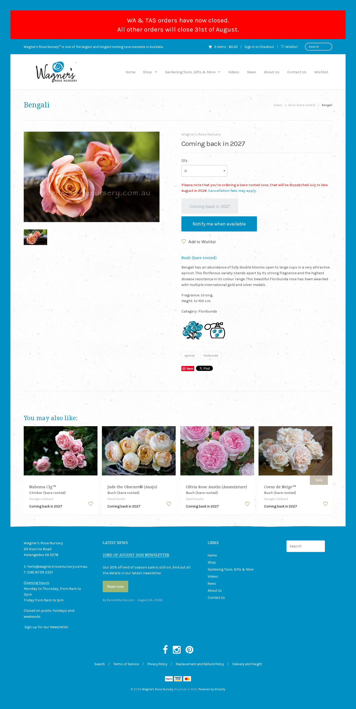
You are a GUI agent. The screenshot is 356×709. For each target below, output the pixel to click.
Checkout (266, 47)
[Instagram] (177, 650)
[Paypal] (169, 679)
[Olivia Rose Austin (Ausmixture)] (217, 450)
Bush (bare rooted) (302, 105)
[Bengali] (35, 237)
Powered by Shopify (211, 689)
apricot (190, 355)
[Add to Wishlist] (91, 504)
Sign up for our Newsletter (46, 627)
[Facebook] (165, 650)
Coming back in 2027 (210, 206)
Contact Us (296, 72)
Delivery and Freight (247, 664)
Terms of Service (126, 664)
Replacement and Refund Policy (200, 664)
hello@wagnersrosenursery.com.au (57, 566)
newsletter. (152, 573)
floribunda (210, 355)
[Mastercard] (187, 679)
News (251, 72)
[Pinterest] (189, 650)
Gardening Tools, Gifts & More (190, 72)
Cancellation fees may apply (232, 190)
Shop (147, 72)
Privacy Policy (157, 664)
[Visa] (178, 679)
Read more (115, 586)
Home (130, 72)
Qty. (184, 160)
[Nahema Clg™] (60, 450)
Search (99, 664)
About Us (271, 72)
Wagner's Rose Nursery (201, 134)
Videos (233, 72)
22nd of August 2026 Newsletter (136, 555)
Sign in (249, 47)
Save (190, 368)
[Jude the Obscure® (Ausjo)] (139, 450)
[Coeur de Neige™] (295, 450)
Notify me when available (219, 224)
